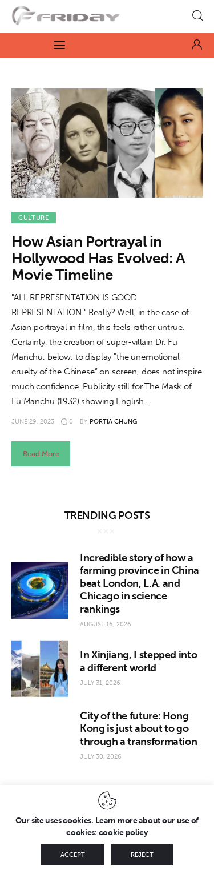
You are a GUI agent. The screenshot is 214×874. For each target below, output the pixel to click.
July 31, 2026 (100, 683)
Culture (33, 217)
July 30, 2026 (101, 756)
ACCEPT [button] (72, 855)
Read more (41, 453)
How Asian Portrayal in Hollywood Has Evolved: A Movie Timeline (98, 258)
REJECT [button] (142, 855)
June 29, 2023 (32, 421)
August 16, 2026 (105, 624)
